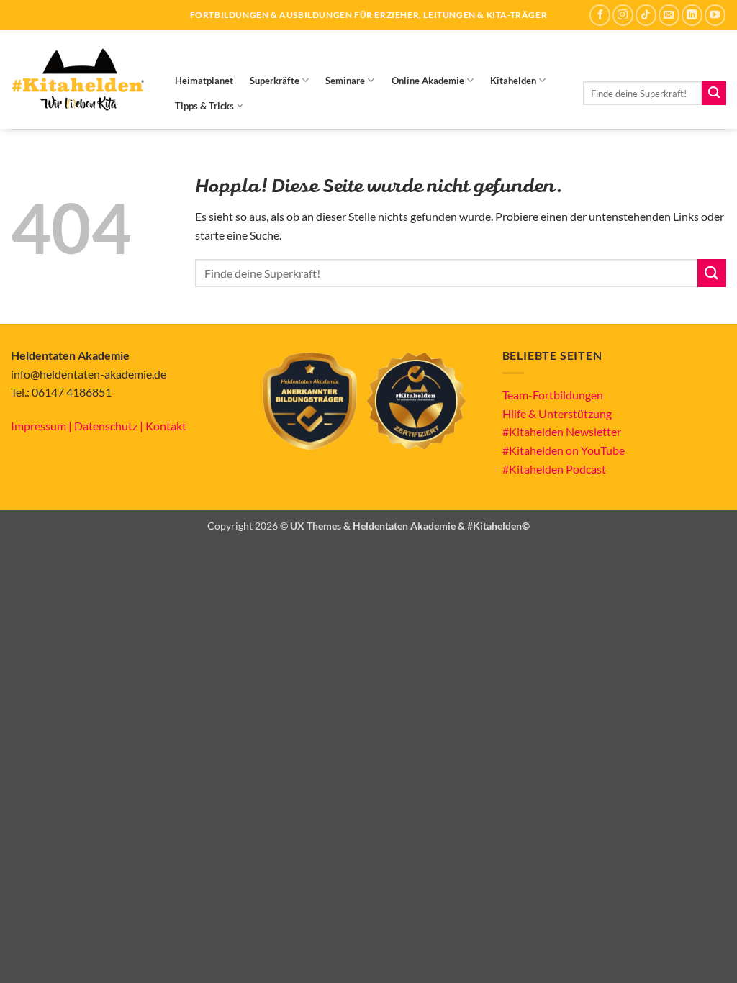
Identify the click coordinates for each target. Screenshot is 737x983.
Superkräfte (274, 80)
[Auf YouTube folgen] (715, 14)
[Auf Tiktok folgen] (646, 14)
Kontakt (165, 425)
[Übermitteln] (714, 93)
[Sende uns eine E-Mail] (669, 14)
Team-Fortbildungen (552, 395)
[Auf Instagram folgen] (622, 14)
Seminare (345, 80)
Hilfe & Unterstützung (557, 413)
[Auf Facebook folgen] (599, 14)
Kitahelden (513, 80)
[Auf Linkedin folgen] (692, 14)
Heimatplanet (204, 80)
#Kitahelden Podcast (554, 469)
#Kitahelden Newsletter (561, 431)
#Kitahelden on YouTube (563, 450)
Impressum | (42, 425)
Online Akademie (428, 80)
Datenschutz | (109, 425)
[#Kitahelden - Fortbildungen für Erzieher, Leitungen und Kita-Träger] (78, 79)
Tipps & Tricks (204, 106)
